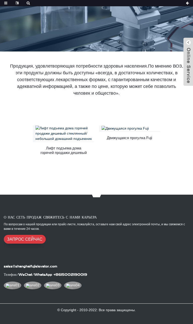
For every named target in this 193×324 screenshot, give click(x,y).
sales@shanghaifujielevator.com (30, 266)
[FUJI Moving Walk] (131, 128)
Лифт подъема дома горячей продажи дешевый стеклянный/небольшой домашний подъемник (63, 150)
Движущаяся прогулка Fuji (129, 138)
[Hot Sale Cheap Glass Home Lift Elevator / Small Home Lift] (64, 133)
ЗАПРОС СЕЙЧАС (24, 239)
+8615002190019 (70, 275)
